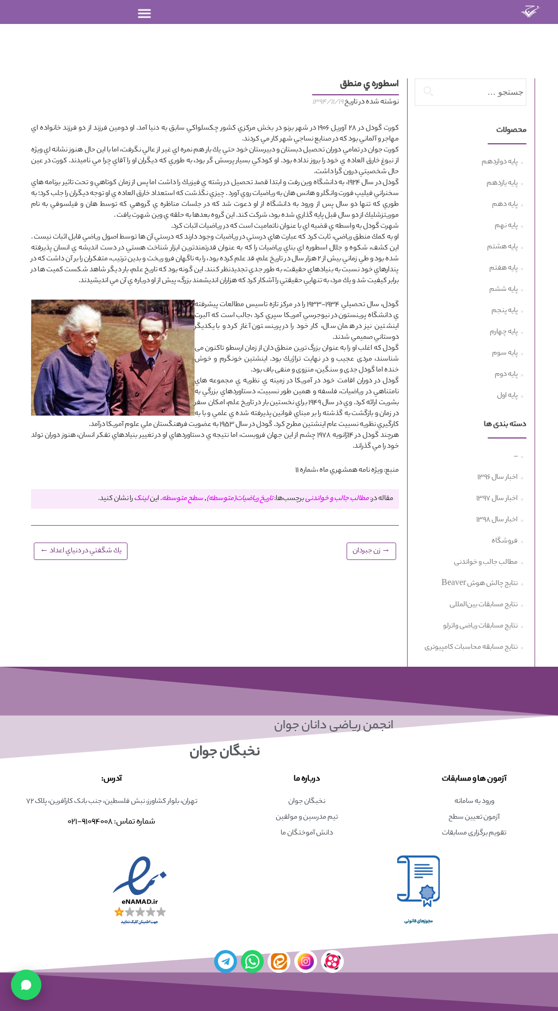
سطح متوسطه (182, 498)
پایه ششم (503, 289)
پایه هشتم (502, 247)
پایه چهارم (504, 332)
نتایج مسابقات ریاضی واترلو (480, 626)
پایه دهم (505, 204)
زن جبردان (371, 551)
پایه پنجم (505, 311)
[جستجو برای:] (471, 92)
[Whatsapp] (252, 961)
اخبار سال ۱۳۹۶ (497, 477)
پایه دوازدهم (500, 162)
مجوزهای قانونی (418, 921)
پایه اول (507, 396)
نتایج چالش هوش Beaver (479, 583)
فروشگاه (505, 541)
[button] (144, 12)
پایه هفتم (503, 268)
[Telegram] (225, 961)
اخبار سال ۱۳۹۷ (497, 498)
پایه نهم (506, 226)
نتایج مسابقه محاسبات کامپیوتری (471, 647)
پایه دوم (506, 374)
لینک (141, 498)
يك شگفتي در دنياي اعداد (81, 551)
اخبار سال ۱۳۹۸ (497, 520)
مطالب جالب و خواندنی (337, 498)
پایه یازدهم (502, 183)
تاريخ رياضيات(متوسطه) (240, 498)
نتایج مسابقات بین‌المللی (484, 605)
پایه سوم (505, 353)
